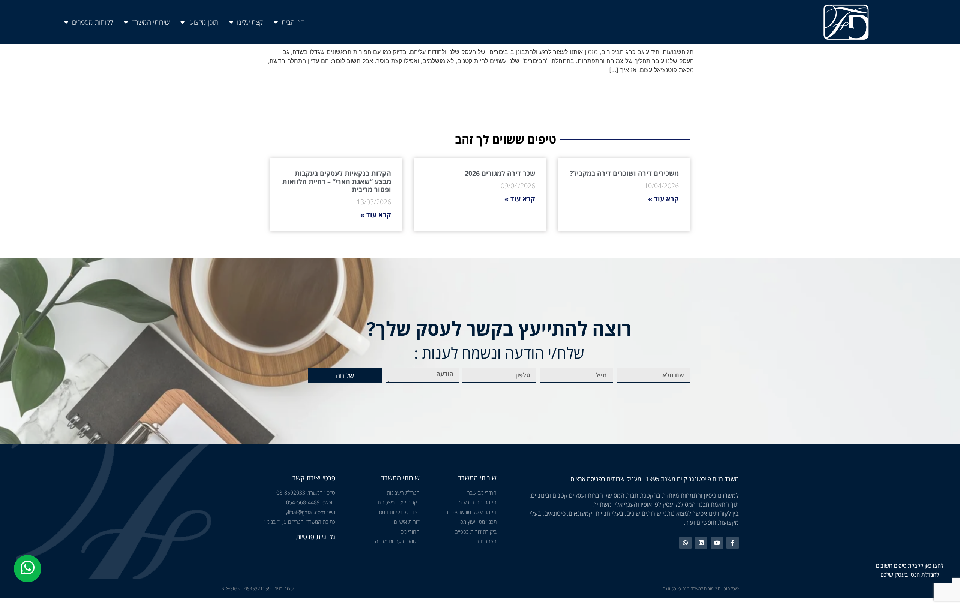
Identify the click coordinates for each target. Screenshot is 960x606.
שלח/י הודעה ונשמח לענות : (499, 352)
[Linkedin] (701, 543)
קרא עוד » (663, 198)
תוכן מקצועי (203, 22)
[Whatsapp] (685, 543)
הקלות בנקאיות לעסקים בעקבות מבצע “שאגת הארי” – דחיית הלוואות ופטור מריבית (336, 181)
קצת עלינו (250, 22)
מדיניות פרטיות (315, 536)
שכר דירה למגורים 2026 (500, 173)
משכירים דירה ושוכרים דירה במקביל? (624, 173)
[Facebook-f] (732, 543)
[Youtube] (717, 543)
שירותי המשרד (151, 22)
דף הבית (293, 22)
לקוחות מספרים (92, 22)
